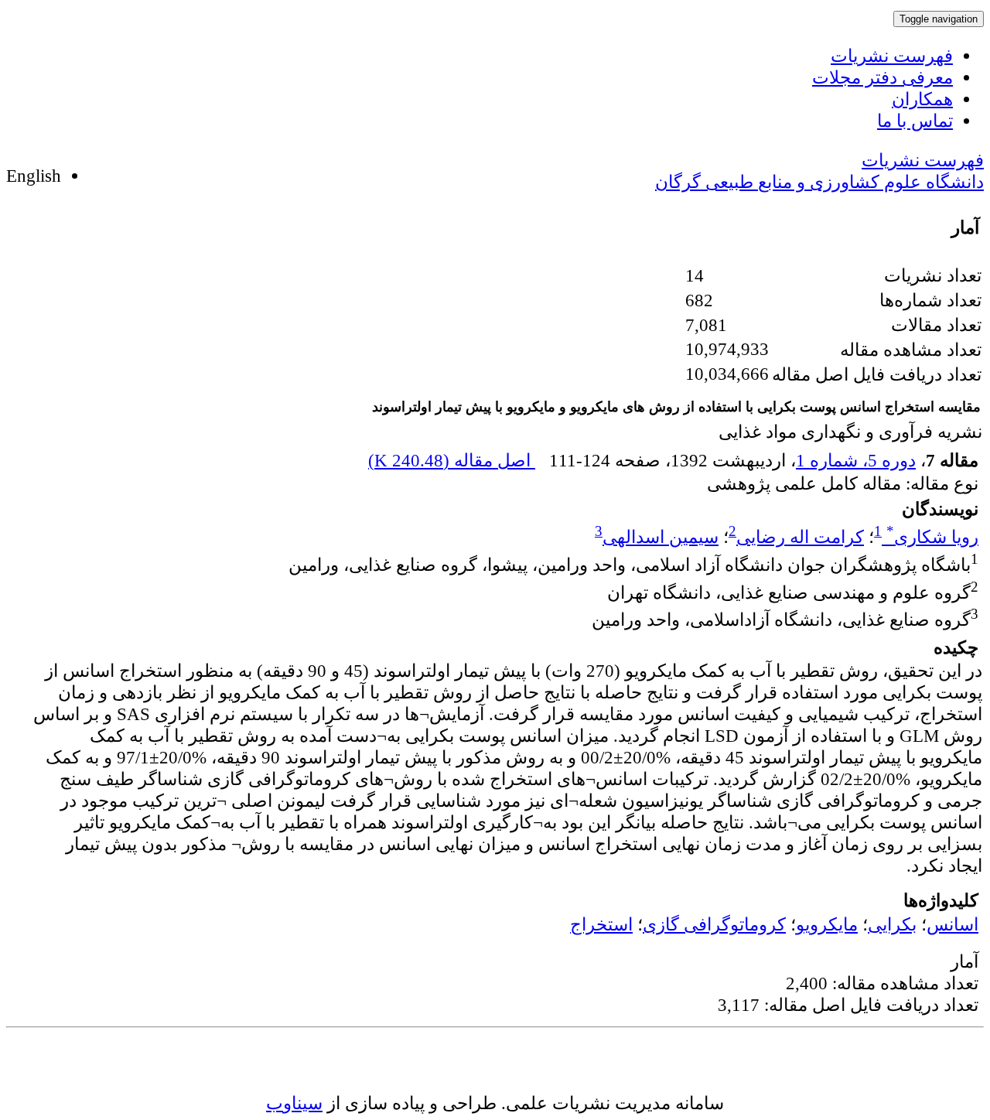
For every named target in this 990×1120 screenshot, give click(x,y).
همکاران (922, 99)
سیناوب (294, 1103)
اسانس (952, 924)
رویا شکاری (932, 537)
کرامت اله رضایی (800, 537)
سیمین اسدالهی (661, 537)
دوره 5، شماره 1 (856, 460)
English (33, 176)
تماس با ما (915, 121)
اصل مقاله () (451, 460)
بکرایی (892, 924)
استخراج (601, 924)
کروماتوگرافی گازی (714, 924)
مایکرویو (827, 924)
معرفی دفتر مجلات (882, 77)
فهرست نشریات (892, 56)
